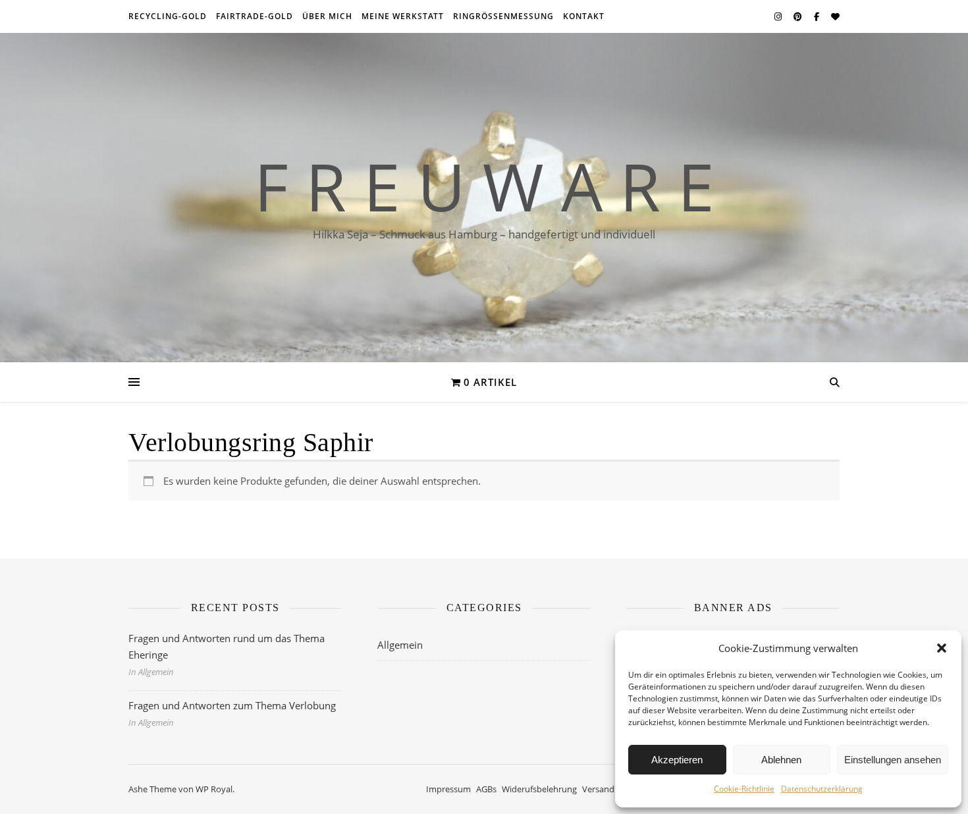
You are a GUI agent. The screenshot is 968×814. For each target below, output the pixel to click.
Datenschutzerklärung (822, 788)
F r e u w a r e (484, 186)
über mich (327, 16)
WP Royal (214, 789)
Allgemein (400, 644)
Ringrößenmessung (503, 16)
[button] (941, 648)
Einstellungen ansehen (892, 759)
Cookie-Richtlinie (744, 788)
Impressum (448, 789)
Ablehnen (781, 759)
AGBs (486, 789)
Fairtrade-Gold (254, 16)
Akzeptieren (677, 759)
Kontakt (584, 16)
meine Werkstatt (403, 16)
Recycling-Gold (167, 16)
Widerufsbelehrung (539, 789)
